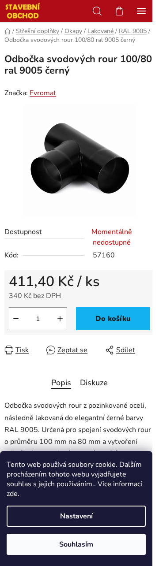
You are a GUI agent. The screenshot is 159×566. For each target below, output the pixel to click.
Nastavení (76, 516)
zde (12, 494)
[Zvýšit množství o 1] (60, 319)
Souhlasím (76, 544)
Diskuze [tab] (94, 382)
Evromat (43, 93)
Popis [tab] (61, 382)
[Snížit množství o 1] (16, 319)
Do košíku (113, 319)
